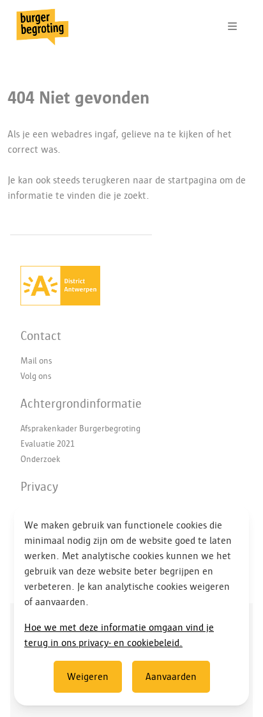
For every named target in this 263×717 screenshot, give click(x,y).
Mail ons (36, 361)
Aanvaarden (171, 676)
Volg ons (36, 376)
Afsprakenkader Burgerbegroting (80, 428)
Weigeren (88, 676)
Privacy (39, 486)
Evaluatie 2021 (47, 444)
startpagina (192, 180)
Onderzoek (40, 459)
